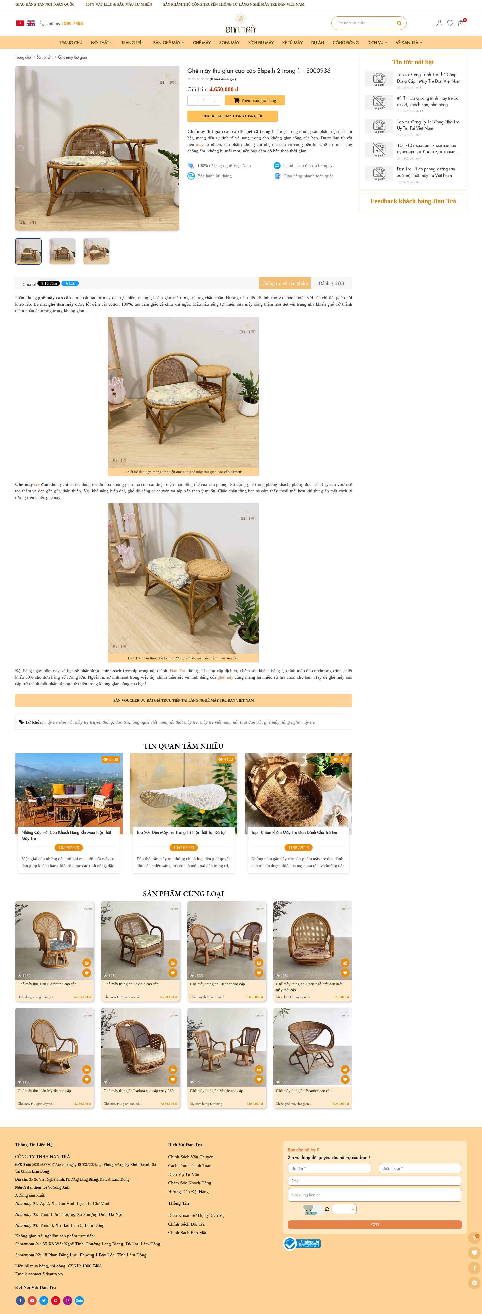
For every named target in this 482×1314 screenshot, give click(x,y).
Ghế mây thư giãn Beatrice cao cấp (304, 1091)
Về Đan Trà (408, 42)
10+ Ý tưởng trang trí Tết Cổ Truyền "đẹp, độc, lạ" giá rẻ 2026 (296, 835)
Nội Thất (100, 42)
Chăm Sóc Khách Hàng (189, 1182)
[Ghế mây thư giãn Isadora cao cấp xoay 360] (172, 1069)
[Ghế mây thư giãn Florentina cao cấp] (86, 962)
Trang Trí (132, 42)
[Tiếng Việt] (19, 23)
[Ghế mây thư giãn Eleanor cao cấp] (259, 962)
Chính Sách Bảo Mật (187, 1232)
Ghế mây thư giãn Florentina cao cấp (47, 984)
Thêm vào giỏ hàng (257, 100)
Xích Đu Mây (261, 42)
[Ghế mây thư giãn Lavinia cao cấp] (172, 962)
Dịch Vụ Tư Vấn (183, 1174)
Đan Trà (177, 670)
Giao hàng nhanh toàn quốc (308, 175)
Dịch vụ (376, 42)
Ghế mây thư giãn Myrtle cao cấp (44, 1091)
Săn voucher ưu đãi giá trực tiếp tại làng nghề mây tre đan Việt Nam (183, 700)
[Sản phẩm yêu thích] (450, 23)
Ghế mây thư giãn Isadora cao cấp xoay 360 (139, 1091)
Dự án (317, 42)
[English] (30, 23)
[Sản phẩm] (241, 22)
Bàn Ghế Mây (167, 42)
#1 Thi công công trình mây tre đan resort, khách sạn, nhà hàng (429, 101)
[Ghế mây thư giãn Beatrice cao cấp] (345, 1069)
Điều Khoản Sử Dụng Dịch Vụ (196, 1215)
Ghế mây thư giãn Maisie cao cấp (216, 1091)
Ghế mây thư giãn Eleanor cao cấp (217, 984)
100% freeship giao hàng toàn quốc (232, 116)
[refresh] (327, 1209)
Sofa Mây (229, 42)
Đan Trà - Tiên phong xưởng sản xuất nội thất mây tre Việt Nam (426, 172)
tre (37, 484)
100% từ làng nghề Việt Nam (224, 165)
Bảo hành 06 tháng (214, 175)
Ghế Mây (202, 42)
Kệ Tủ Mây (292, 42)
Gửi (375, 1225)
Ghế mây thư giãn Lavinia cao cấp (131, 984)
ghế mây (225, 677)
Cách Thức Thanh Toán (189, 1165)
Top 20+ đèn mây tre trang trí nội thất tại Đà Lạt (66, 832)
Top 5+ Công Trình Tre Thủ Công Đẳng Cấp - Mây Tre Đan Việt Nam (428, 77)
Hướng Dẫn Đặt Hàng (188, 1191)
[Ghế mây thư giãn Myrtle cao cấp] (86, 1069)
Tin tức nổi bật (413, 62)
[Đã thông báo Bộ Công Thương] (302, 1243)
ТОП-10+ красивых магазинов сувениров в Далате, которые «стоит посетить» (426, 151)
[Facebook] (475, 1268)
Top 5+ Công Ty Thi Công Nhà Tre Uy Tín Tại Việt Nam (428, 125)
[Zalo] (475, 1283)
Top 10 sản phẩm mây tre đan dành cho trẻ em (179, 832)
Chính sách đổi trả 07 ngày (308, 165)
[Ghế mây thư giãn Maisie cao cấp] (259, 1069)
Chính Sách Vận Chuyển (190, 1156)
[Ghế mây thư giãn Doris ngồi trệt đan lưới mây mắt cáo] (345, 962)
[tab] (285, 283)
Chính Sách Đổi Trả (186, 1224)
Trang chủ (71, 42)
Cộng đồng (346, 42)
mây (200, 144)
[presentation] (21, 148)
